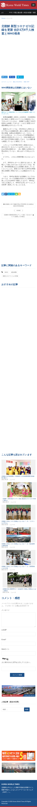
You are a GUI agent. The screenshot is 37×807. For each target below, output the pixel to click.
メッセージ (5, 610)
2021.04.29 (4, 479)
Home (3, 18)
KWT (28, 82)
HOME (18, 210)
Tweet (5, 77)
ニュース (9, 82)
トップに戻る (30, 803)
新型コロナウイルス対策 (10, 276)
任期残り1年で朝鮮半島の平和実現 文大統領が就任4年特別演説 (19, 205)
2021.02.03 (4, 524)
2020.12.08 (6, 592)
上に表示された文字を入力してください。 (16, 662)
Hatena (21, 77)
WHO (6, 272)
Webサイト (5, 649)
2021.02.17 (6, 502)
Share (13, 77)
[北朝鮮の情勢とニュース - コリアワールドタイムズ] (15, 4)
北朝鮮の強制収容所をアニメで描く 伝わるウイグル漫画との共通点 (18, 215)
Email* (3, 639)
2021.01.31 (4, 570)
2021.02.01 (4, 547)
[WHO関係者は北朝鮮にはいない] (18, 101)
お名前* (4, 630)
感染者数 (14, 272)
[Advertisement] (18, 55)
